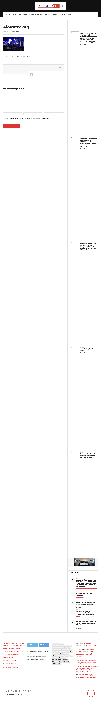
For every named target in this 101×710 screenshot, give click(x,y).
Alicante (8, 14)
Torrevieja (54, 661)
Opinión (70, 14)
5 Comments (79, 628)
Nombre (5, 111)
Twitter (30, 644)
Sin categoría (65, 659)
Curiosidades (54, 649)
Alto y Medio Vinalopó (35, 14)
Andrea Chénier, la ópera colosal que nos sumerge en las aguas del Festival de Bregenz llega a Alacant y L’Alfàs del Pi (88, 247)
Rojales (71, 655)
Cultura (63, 14)
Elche (14, 14)
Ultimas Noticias (66, 661)
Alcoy (58, 643)
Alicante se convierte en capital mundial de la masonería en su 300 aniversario (86, 623)
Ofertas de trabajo (60, 653)
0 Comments (83, 44)
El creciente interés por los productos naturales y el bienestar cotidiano (88, 455)
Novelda (54, 653)
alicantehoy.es (19, 691)
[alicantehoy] (50, 6)
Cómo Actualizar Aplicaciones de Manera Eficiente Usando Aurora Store (86, 645)
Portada (78, 578)
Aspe (53, 647)
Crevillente (65, 647)
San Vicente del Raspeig (56, 659)
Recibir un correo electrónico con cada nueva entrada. (16, 122)
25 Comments (79, 589)
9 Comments (79, 598)
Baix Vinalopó (23, 14)
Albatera (54, 643)
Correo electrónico (28, 111)
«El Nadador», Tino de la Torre (87, 349)
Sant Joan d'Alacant (61, 657)
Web (45, 111)
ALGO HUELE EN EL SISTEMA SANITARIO (84, 594)
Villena (59, 663)
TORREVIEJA (60, 661)
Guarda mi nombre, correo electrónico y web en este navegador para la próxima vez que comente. (27, 118)
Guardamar (57, 651)
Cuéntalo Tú (61, 649)
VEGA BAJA (47, 14)
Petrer (58, 655)
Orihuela (54, 655)
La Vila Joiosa (63, 651)
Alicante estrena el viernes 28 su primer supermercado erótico (86, 603)
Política (62, 655)
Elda (53, 651)
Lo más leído (70, 651)
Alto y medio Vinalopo (56, 645)
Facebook (42, 644)
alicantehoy (15, 31)
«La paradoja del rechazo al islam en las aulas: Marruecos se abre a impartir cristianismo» (86, 613)
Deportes (55, 14)
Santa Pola (54, 657)
